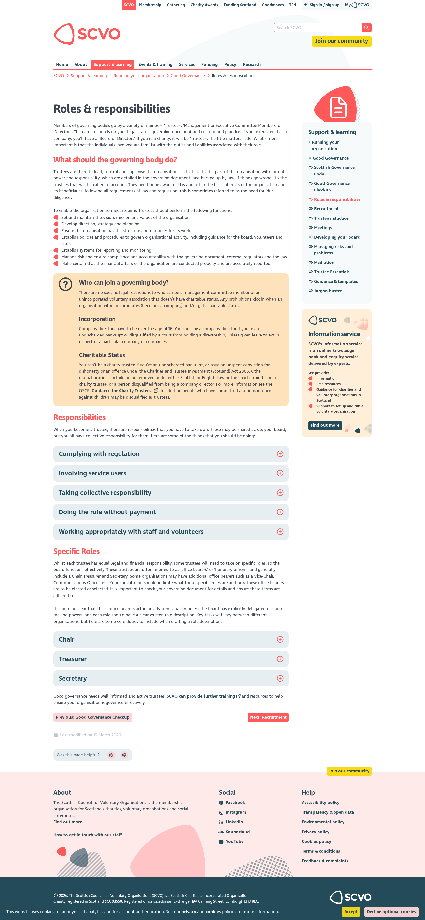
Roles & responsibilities (337, 199)
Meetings (322, 228)
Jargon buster (327, 290)
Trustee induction (331, 218)
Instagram (236, 812)
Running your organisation (139, 75)
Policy (230, 64)
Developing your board (337, 237)
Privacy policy (315, 831)
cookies (213, 911)
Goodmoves (273, 4)
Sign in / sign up (324, 4)
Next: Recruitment (268, 717)
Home (62, 64)
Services (187, 64)
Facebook (235, 802)
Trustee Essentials (331, 272)
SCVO (129, 4)
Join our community (341, 40)
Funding (209, 64)
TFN (292, 4)
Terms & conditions (321, 851)
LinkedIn (234, 822)
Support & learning (113, 64)
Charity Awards (204, 4)
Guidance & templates (335, 281)
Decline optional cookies (391, 911)
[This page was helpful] (111, 755)
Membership (150, 4)
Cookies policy (316, 841)
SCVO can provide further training (201, 696)
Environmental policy (323, 822)
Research (252, 64)
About (81, 64)
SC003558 (113, 901)
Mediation (323, 262)
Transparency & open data (328, 812)
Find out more (325, 425)
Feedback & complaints (325, 860)
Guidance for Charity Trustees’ (122, 390)
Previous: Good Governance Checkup (93, 717)
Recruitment (326, 209)
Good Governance (188, 75)
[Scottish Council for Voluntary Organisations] (87, 34)
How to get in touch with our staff (87, 835)
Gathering (176, 4)
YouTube (234, 841)
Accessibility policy (320, 802)
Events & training (155, 64)
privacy (189, 911)
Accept (351, 911)
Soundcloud (238, 831)
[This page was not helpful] (124, 755)
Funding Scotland (240, 4)
